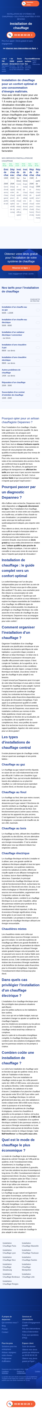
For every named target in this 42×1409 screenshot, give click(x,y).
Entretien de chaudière (5, 172)
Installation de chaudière (24, 172)
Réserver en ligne (20, 268)
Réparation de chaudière (37, 172)
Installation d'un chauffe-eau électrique (14, 321)
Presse (5, 1329)
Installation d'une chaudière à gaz (14, 346)
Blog (4, 1326)
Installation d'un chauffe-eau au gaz (14, 308)
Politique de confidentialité (21, 1372)
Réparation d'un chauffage (13, 382)
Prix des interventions (31, 1329)
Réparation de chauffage (30, 172)
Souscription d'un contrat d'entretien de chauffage (13, 393)
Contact (5, 1332)
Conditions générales (5, 1372)
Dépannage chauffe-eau (11, 172)
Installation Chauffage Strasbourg (7, 1267)
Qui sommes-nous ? (10, 1323)
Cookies (37, 1371)
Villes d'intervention (30, 1332)
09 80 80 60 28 (22, 35)
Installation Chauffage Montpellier (26, 1267)
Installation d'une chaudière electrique (14, 358)
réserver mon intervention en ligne (21, 48)
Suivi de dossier (28, 1346)
